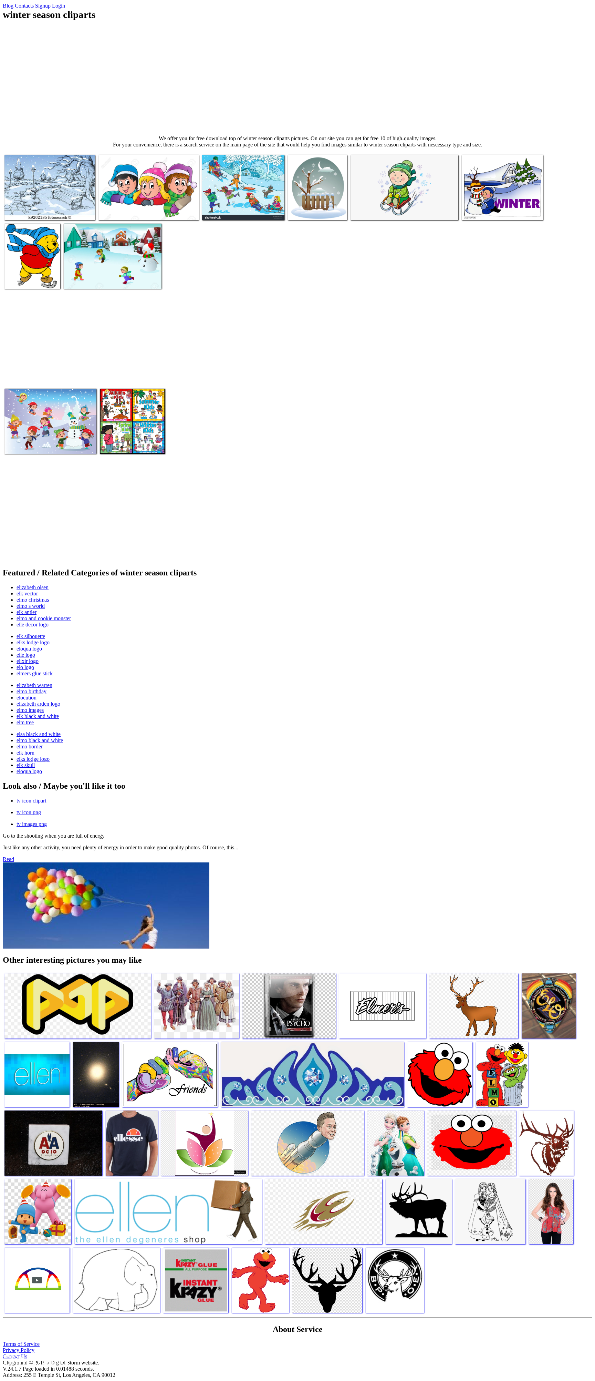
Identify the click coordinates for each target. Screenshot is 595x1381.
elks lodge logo (33, 642)
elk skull (26, 765)
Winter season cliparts (27, 210)
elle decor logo (33, 624)
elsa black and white (39, 734)
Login (58, 6)
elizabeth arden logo (38, 704)
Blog (8, 6)
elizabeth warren (34, 685)
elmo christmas (33, 600)
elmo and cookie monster (44, 618)
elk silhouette (31, 636)
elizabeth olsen (33, 587)
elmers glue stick (35, 673)
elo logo (25, 667)
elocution (26, 697)
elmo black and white (40, 740)
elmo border (30, 746)
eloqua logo (29, 649)
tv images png (32, 824)
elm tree (25, 722)
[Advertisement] (297, 78)
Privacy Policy (18, 1350)
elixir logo (28, 661)
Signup (43, 6)
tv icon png (29, 812)
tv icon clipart (31, 801)
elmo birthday (31, 691)
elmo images (30, 710)
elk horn (25, 753)
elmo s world (31, 606)
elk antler (26, 612)
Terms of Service (21, 1344)
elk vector (27, 593)
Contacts (24, 6)
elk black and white (38, 716)
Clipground (34, 1360)
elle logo (26, 655)
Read (8, 859)
